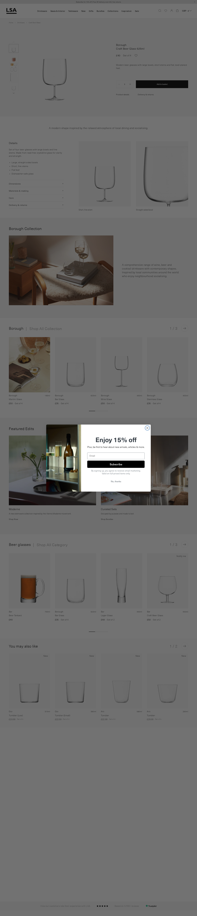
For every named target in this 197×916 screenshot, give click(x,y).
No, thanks (116, 481)
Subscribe (116, 464)
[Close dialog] (147, 428)
